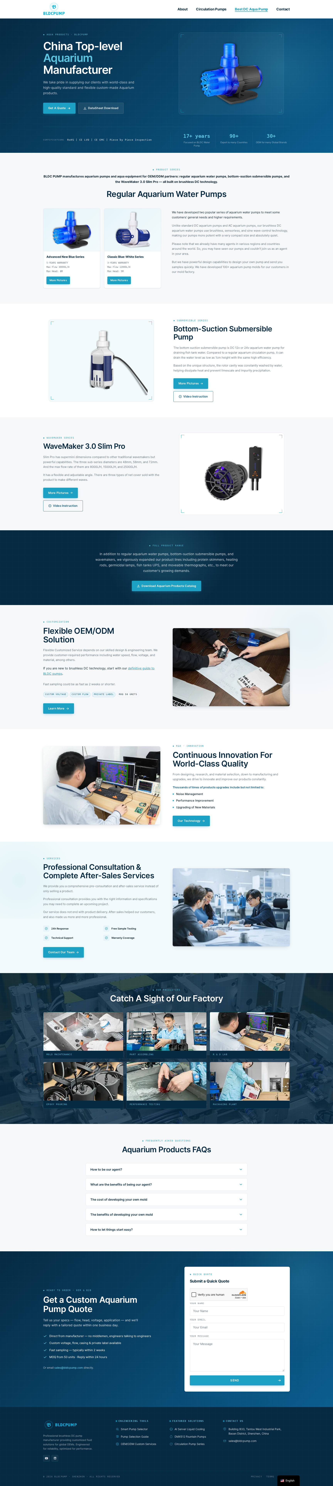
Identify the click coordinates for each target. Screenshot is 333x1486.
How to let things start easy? (111, 1229)
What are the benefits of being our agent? (121, 1184)
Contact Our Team (61, 952)
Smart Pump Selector (134, 1429)
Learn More (56, 708)
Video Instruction (195, 396)
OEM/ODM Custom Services (138, 1444)
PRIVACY (256, 1476)
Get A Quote (57, 108)
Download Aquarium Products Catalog (168, 586)
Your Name (197, 1303)
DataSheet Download (103, 108)
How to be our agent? (106, 1169)
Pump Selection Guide (135, 1436)
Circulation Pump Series (189, 1444)
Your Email (198, 1320)
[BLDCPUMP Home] (74, 1424)
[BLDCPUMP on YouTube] (46, 1458)
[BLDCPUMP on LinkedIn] (55, 1458)
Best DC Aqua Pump (251, 9)
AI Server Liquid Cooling (190, 1429)
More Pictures (58, 280)
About (182, 9)
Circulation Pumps (211, 9)
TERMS (270, 1476)
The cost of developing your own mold (118, 1199)
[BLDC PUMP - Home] (54, 8)
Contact (283, 9)
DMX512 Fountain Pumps (190, 1436)
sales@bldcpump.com (68, 1367)
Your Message (199, 1336)
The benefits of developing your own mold (121, 1214)
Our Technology (189, 821)
